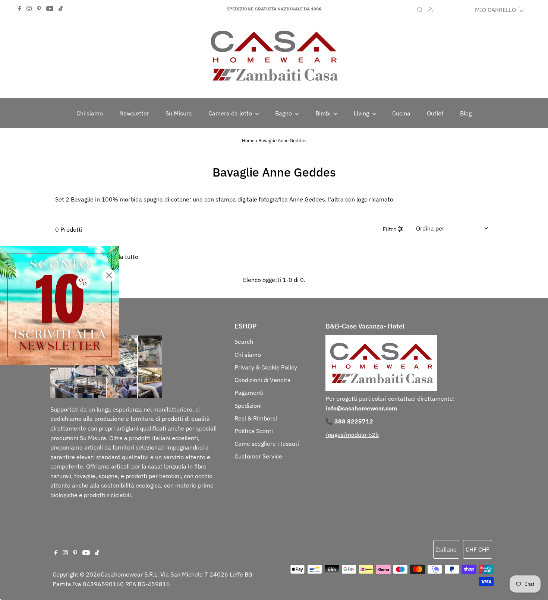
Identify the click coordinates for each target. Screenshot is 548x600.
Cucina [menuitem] (401, 113)
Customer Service (258, 456)
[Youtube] (50, 9)
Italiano (446, 549)
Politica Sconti (253, 431)
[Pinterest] (39, 9)
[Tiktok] (60, 9)
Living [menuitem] (362, 113)
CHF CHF (459, 9)
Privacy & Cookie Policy (265, 367)
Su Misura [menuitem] (179, 113)
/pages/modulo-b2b (352, 434)
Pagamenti (249, 392)
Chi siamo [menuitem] (89, 113)
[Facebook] (19, 9)
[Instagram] (29, 9)
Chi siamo (247, 354)
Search (243, 341)
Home (248, 140)
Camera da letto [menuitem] (230, 113)
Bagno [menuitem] (284, 113)
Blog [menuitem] (466, 113)
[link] (59, 305)
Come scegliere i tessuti (266, 443)
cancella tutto (119, 256)
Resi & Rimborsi (255, 418)
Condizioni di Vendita (262, 380)
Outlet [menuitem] (435, 113)
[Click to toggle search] (419, 9)
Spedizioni (248, 405)
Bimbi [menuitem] (323, 113)
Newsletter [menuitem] (134, 113)
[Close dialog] (109, 275)
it (441, 9)
